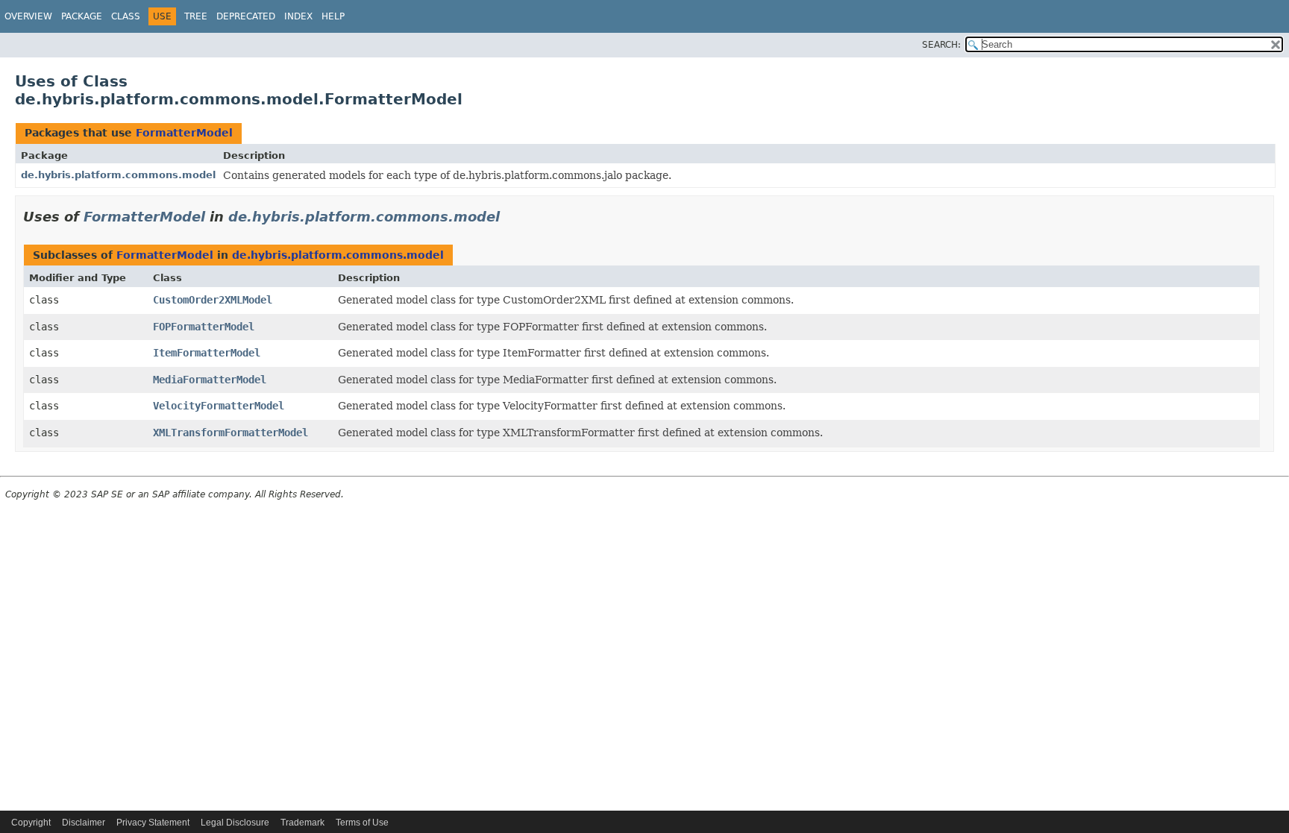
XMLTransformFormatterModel (230, 432)
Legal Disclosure (235, 822)
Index (298, 16)
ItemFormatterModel (206, 353)
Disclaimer (83, 822)
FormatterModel (184, 133)
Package (81, 16)
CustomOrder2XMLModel (212, 300)
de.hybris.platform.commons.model (118, 174)
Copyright (31, 822)
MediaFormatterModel (209, 380)
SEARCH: (941, 45)
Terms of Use (362, 822)
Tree (195, 16)
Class (125, 16)
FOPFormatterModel (203, 327)
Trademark (302, 822)
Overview (28, 16)
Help (333, 16)
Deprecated (245, 16)
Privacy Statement (152, 822)
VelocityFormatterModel (218, 406)
